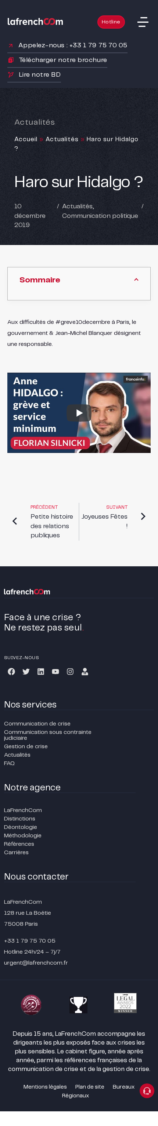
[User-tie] (85, 671)
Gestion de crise (26, 746)
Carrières (16, 852)
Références (19, 844)
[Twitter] (26, 671)
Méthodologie (23, 835)
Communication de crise (37, 724)
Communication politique (100, 216)
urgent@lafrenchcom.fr (36, 963)
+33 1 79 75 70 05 (29, 941)
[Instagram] (70, 671)
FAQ (9, 763)
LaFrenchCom (23, 810)
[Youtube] (55, 671)
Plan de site (89, 1087)
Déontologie (20, 827)
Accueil (25, 139)
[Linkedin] (40, 671)
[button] (143, 22)
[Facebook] (11, 671)
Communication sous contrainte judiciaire (47, 735)
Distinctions (19, 819)
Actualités (62, 139)
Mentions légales (45, 1087)
